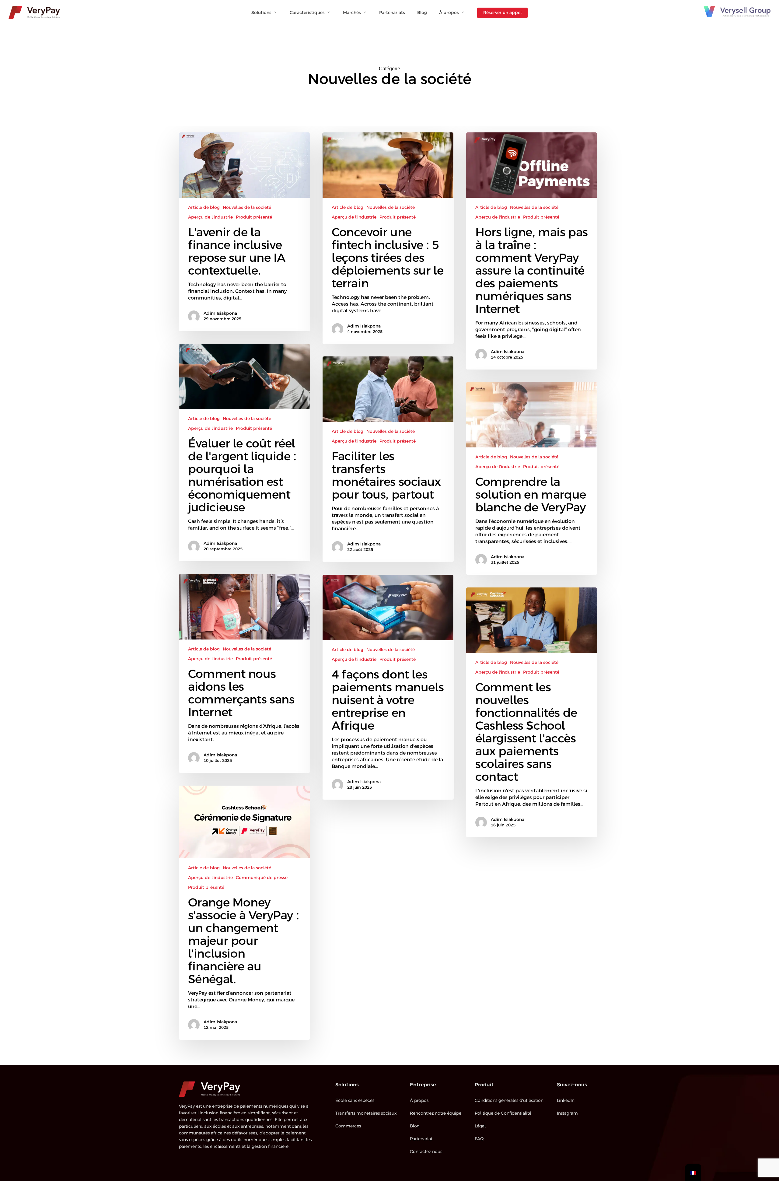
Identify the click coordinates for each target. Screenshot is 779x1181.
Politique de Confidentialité (503, 1113)
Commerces (348, 1126)
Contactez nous (426, 1152)
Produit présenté (254, 217)
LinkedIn (566, 1101)
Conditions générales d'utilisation (509, 1101)
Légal (480, 1126)
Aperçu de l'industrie (210, 217)
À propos (419, 1101)
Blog (415, 1126)
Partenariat (421, 1139)
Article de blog (204, 207)
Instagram (567, 1113)
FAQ (479, 1139)
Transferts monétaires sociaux (365, 1113)
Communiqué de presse (262, 878)
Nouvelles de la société (247, 207)
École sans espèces (354, 1101)
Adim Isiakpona (220, 313)
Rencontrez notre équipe (435, 1113)
